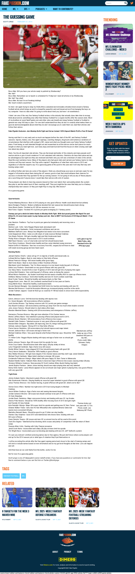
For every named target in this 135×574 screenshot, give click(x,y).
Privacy (67, 551)
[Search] (126, 3)
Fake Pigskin (73, 568)
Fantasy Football (11, 476)
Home (4, 8)
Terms (80, 551)
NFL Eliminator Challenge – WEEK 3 (115, 48)
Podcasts (40, 8)
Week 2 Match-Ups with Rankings (115, 125)
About (55, 551)
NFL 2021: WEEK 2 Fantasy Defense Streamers (49, 513)
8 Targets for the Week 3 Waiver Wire (15, 513)
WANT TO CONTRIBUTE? (63, 8)
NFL (23, 476)
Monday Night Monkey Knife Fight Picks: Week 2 (118, 86)
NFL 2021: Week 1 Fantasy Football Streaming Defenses (82, 514)
